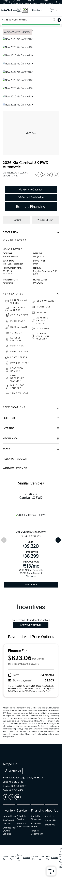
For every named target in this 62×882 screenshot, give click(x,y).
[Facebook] (6, 797)
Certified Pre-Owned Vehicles (9, 831)
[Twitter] (12, 797)
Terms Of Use (19, 857)
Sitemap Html (34, 857)
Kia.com (54, 858)
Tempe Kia (5, 857)
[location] (56, 2)
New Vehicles (9, 816)
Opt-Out (48, 857)
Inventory (9, 810)
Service (22, 810)
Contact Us (14, 771)
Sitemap (26, 858)
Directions (50, 824)
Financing (37, 810)
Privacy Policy (13, 857)
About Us (51, 810)
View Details (31, 584)
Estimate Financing (30, 207)
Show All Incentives (31, 624)
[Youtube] (18, 797)
